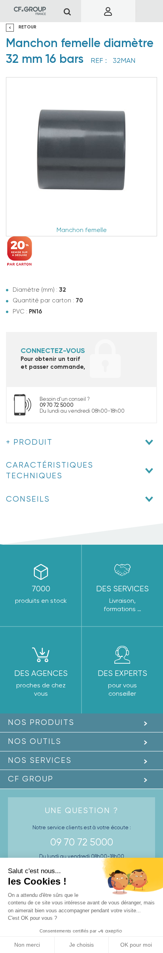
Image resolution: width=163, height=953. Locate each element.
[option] (81, 156)
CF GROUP (30, 778)
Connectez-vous (53, 350)
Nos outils (34, 741)
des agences (41, 673)
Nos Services (40, 760)
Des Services (122, 588)
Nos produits (41, 722)
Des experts (122, 673)
